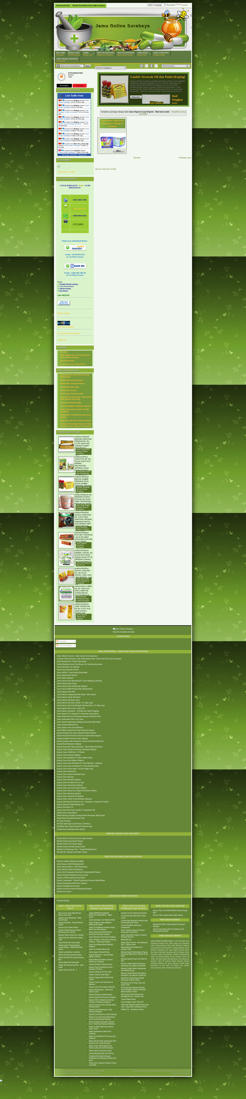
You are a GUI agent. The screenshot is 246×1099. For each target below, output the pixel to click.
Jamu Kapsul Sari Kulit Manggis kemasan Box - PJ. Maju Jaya (81, 705)
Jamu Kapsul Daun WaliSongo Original (72, 686)
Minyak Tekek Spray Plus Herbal (70, 935)
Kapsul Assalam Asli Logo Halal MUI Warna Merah (76, 733)
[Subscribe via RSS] (156, 66)
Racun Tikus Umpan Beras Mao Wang (168, 915)
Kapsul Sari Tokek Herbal (68, 927)
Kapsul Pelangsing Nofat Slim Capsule (72, 883)
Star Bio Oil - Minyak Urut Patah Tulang (72, 852)
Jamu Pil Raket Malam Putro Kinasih (166, 957)
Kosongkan (64, 86)
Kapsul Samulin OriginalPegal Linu (70, 804)
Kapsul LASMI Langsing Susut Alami (71, 878)
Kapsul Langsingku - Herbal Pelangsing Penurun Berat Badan (81, 880)
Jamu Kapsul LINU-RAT (66, 692)
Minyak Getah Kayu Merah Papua (70, 841)
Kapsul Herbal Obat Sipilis (70, 403)
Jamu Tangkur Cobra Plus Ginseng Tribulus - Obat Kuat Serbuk (102, 941)
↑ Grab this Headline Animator (123, 632)
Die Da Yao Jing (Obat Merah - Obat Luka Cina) (70, 914)
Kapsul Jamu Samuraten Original (70, 785)
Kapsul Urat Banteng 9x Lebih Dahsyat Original (100, 1011)
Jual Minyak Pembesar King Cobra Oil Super (83, 599)
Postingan (62, 641)
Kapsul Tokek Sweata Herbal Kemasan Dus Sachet (69, 931)
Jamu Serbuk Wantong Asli (67, 725)
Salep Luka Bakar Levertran (69, 952)
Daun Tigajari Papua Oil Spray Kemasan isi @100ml (133, 931)
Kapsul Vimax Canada (125, 54)
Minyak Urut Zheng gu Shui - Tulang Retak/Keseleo (77, 849)
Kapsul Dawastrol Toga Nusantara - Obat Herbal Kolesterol (79, 747)
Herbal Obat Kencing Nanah (71, 380)
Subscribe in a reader (66, 172)
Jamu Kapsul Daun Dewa (67, 684)
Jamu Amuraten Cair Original (68, 667)
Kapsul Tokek (142, 54)
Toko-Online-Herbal (97, 1071)
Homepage (60, 54)
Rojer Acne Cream (64, 892)
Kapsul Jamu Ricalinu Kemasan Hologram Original (76, 749)
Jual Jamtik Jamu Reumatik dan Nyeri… (73, 123)
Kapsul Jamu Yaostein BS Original (70, 796)
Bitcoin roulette (64, 313)
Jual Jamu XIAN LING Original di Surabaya (83, 581)
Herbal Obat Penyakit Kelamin (72, 384)
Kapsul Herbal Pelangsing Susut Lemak (72, 875)
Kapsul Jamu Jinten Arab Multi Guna (71, 774)
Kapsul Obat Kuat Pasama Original (102, 997)
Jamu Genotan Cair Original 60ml (102, 920)
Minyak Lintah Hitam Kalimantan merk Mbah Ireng (133, 969)
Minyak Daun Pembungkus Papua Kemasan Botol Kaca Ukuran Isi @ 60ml (134, 954)
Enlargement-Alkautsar (105, 54)
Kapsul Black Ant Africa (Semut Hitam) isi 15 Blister (101, 961)
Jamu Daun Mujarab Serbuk (68, 670)
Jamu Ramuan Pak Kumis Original (102, 937)
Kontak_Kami (87, 54)
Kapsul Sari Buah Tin (65, 807)
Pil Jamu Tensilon (64, 821)
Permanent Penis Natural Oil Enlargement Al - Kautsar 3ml (132, 995)
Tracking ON (82, 155)
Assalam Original (161, 54)
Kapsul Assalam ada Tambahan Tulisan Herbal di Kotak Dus (80, 741)
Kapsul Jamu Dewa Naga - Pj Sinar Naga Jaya (75, 769)
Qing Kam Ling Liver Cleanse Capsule (75, 421)
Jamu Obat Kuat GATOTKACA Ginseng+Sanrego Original (100, 933)
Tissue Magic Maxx (128, 999)
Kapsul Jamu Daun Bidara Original (70, 760)
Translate (184, 5)
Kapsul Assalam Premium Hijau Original (72, 739)
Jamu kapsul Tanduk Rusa (99, 952)
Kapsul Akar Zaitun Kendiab (71, 394)
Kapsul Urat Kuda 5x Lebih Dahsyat (103, 1014)
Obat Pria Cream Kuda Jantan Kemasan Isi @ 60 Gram (132, 979)
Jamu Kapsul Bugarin (65, 678)
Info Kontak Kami (63, 6)
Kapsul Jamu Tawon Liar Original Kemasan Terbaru (77, 791)
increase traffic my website (69, 333)
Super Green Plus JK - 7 (67, 970)
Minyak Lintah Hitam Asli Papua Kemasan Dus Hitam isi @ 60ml (133, 965)
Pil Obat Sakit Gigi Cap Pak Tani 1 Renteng (73, 824)
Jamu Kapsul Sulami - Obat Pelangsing (72, 867)
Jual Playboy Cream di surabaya (73, 111)
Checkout (79, 86)
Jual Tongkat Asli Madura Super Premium (83, 451)
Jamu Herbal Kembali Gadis (162, 941)
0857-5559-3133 (79, 209)
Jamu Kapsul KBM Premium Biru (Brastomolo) (75, 689)
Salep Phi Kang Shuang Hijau (70, 955)
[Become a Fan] (151, 66)
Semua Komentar (65, 646)
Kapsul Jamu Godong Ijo (66, 771)
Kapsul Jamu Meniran (65, 777)
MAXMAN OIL (126, 940)
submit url (62, 340)
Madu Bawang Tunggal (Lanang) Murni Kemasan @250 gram (81, 815)
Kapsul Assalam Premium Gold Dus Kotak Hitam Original (79, 736)
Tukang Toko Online (157, 1071)
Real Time (73, 155)
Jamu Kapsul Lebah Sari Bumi (68, 697)
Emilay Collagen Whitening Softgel (70, 861)
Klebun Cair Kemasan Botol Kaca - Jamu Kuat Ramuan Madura (102, 1018)
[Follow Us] (146, 66)
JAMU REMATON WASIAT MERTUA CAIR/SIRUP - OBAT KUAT (100, 915)
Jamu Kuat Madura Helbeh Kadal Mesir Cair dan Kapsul (102, 928)
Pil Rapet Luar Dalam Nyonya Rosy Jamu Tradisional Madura (170, 966)
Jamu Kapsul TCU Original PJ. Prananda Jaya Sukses (78, 714)
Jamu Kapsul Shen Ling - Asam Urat (71, 708)
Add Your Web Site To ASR (105, 169)
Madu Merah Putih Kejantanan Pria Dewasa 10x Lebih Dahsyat (102, 1042)
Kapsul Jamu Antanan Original (68, 755)
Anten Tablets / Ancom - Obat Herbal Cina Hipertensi (77, 656)
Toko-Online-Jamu (83, 1071)
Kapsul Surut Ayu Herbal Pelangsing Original (74, 889)
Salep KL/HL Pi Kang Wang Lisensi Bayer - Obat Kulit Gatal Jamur (70, 947)
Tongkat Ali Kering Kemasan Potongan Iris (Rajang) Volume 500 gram (102, 1058)
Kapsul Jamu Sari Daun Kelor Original (71, 788)
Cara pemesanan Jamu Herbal (72, 364)
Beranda (137, 158)
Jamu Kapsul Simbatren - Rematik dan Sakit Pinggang (78, 711)
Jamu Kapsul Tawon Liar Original (82, 617)
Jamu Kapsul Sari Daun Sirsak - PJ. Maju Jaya (75, 703)
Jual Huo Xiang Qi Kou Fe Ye (84, 564)
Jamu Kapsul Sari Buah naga (68, 700)
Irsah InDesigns (184, 1071)
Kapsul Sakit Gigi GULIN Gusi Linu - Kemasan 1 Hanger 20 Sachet (82, 802)
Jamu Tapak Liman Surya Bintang (70, 728)
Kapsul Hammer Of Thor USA (100, 972)
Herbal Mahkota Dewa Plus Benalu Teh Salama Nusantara (79, 664)
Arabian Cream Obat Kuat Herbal (134, 913)
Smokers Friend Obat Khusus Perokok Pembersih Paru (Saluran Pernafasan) (76, 425)
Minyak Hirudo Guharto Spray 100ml (71, 847)
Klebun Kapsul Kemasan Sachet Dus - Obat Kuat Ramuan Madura (102, 1023)
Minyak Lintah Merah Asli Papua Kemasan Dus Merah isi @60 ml (133, 974)
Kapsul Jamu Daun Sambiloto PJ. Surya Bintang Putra (78, 766)
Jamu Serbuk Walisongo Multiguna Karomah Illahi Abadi (79, 722)
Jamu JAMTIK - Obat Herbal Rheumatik (72, 673)
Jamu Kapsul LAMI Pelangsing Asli (70, 864)
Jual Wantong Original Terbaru (83, 528)
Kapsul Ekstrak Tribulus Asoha (100, 964)
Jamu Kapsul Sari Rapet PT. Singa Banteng (167, 948)
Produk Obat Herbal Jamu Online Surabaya (88, 6)
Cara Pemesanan (74, 54)
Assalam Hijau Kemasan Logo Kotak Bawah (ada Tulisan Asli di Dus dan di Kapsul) (89, 659)
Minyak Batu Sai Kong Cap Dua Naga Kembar (75, 838)
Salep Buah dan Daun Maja (69, 943)
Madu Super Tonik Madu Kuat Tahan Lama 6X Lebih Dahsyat (101, 1047)
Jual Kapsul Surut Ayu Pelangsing (83, 472)
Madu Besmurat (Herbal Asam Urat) (70, 818)
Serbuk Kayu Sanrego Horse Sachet (71, 829)
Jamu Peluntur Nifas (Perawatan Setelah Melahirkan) (170, 953)
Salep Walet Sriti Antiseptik (68, 962)
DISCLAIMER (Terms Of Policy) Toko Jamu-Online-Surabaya (75, 356)
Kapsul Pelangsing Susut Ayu (68, 886)
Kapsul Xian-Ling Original (67, 813)
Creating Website (69, 1071)
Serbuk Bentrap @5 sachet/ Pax (101, 1053)
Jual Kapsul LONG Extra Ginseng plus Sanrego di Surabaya (112, 123)
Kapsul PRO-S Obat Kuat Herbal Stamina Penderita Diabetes (101, 1001)
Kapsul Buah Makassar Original (69, 744)
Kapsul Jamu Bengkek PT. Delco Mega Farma (74, 758)
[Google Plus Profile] (141, 66)
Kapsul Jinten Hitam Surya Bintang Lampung (74, 799)
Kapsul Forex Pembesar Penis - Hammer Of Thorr (101, 968)
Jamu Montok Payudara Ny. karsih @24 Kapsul (170, 949)
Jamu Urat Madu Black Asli (99, 949)
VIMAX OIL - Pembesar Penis (132, 1010)
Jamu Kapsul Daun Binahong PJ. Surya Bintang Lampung (79, 681)
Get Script (65, 155)
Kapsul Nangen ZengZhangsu (100, 995)
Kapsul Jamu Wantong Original (69, 794)
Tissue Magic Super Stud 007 (132, 1002)
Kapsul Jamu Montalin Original (69, 780)
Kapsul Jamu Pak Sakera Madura (102, 987)
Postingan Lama (185, 158)
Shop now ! (136, 97)
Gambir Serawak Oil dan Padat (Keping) (157, 77)
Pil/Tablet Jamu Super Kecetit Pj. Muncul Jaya (74, 826)
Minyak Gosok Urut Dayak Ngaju (69, 844)
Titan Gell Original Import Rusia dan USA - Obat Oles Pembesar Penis (135, 1006)
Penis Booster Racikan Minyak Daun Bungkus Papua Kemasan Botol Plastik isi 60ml (133, 990)
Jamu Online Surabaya (123, 26)
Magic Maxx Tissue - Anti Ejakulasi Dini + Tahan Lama (134, 944)
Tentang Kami (67, 60)
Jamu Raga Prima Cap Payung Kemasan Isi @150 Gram (79, 716)
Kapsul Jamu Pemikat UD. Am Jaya (70, 783)
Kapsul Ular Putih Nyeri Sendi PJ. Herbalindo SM (76, 810)
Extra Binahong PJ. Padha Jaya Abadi (71, 661)
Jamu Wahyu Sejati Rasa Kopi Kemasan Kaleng (75, 730)
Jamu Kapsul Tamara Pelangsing (70, 869)
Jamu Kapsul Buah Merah (67, 675)
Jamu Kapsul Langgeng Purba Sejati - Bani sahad (76, 694)
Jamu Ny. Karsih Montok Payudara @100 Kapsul (170, 951)
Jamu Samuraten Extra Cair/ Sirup (70, 719)
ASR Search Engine (65, 327)
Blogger (187, 1073)
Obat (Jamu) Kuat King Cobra (100, 1051)
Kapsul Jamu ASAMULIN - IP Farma (71, 752)
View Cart (61, 77)
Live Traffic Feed (74, 95)
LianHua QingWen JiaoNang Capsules (75, 406)
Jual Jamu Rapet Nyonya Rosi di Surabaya (83, 507)
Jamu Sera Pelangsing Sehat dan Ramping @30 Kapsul (79, 872)
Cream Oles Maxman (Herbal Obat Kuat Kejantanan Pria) (134, 922)
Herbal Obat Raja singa (69, 387)
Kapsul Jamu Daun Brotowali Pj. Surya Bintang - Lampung (79, 763)
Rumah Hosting (63, 901)
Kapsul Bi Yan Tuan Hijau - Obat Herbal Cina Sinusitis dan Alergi (76, 398)
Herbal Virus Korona (68, 390)
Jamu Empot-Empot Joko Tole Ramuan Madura (170, 946)
